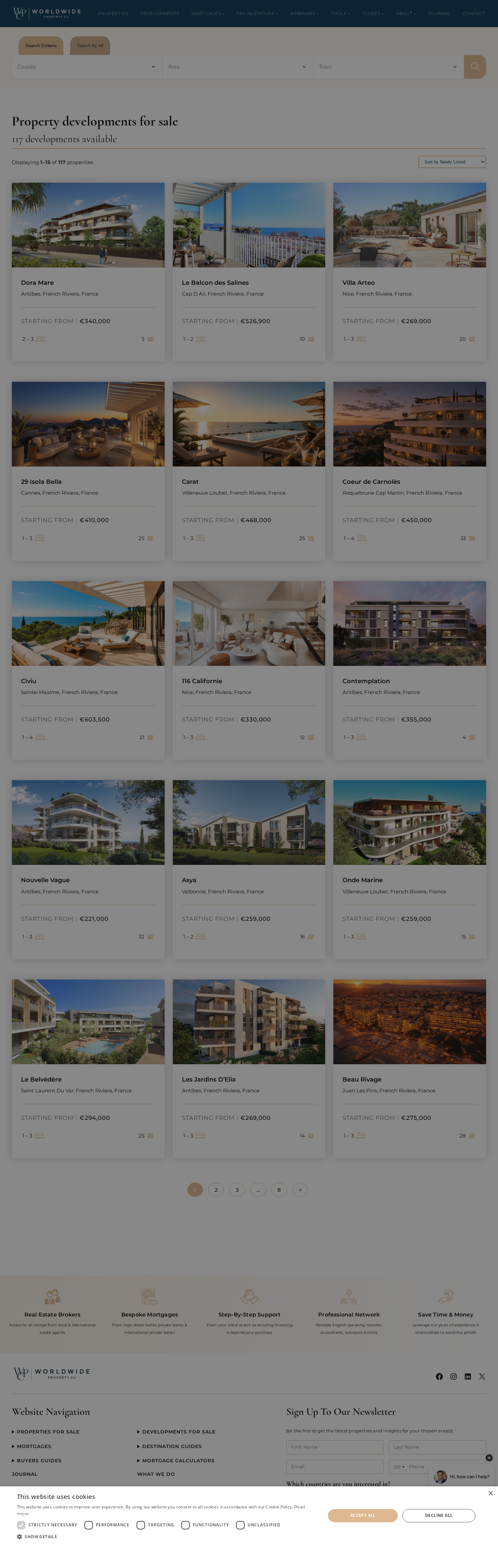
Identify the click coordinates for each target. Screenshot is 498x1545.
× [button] (490, 1493)
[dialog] (249, 1515)
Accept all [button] (363, 1515)
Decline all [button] (439, 1515)
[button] (166, 1536)
